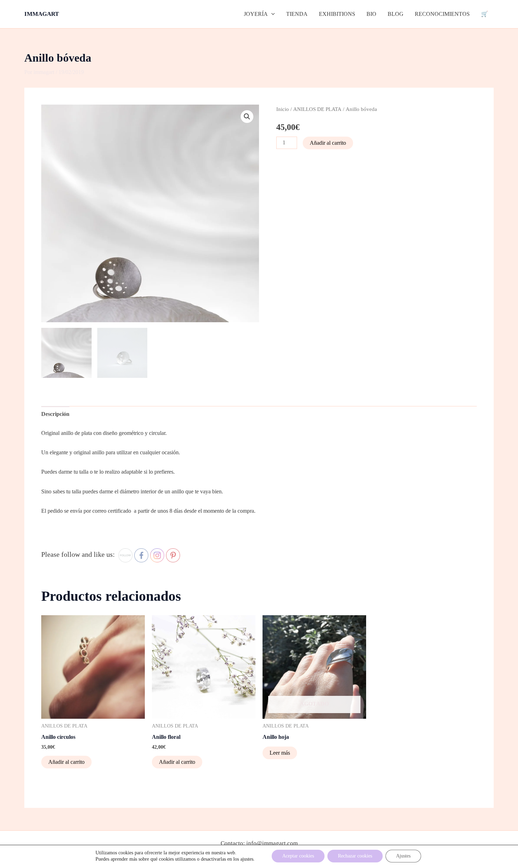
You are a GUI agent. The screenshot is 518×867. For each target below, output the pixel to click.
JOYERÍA (256, 14)
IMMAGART (41, 14)
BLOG (395, 14)
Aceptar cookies (298, 856)
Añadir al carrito (328, 143)
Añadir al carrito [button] (66, 762)
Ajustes (403, 856)
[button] (271, 14)
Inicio (282, 109)
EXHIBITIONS (337, 14)
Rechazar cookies (355, 856)
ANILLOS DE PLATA (317, 109)
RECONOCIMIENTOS (442, 14)
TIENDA (297, 14)
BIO (371, 14)
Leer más (280, 753)
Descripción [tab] (55, 414)
